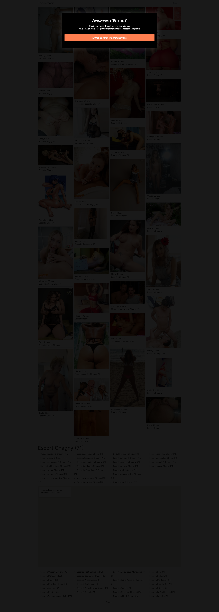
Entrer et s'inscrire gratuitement (109, 37)
